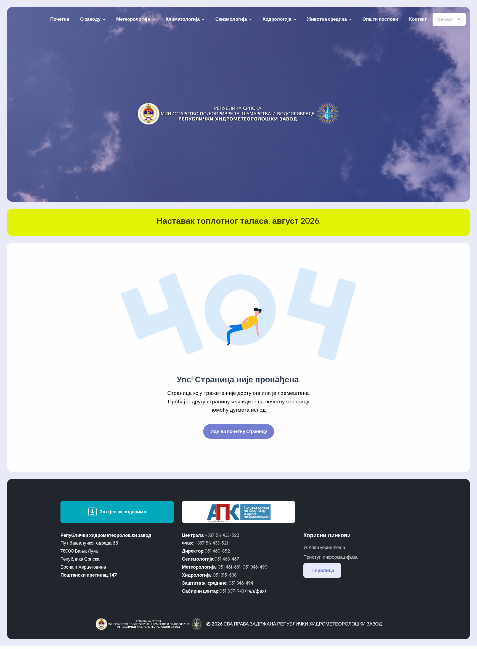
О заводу (91, 19)
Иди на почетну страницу (238, 431)
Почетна (59, 19)
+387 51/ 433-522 (222, 535)
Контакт (418, 19)
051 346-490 (255, 567)
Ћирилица (322, 570)
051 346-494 (241, 583)
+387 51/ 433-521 (211, 543)
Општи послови (380, 19)
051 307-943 (231, 591)
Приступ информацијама (330, 557)
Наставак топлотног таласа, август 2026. (239, 221)
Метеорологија (133, 19)
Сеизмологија (231, 19)
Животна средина (327, 19)
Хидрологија (277, 19)
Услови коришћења (324, 547)
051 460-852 (217, 551)
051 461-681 (229, 567)
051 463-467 (226, 559)
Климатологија (183, 19)
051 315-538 (225, 575)
